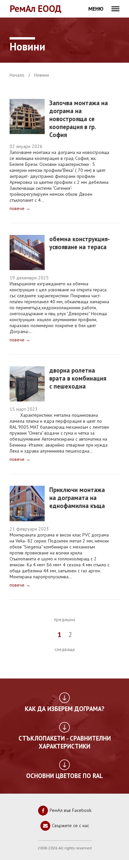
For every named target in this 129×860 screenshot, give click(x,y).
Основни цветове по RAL (64, 776)
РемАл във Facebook (69, 810)
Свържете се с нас (70, 825)
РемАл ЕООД (36, 8)
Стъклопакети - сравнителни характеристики (65, 742)
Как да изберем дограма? (65, 709)
